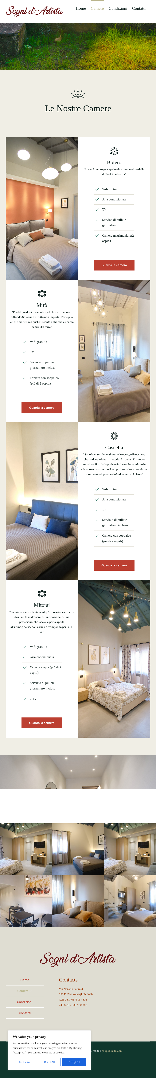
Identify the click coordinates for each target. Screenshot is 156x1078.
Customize (24, 1062)
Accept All (74, 1062)
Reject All (49, 1062)
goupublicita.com (112, 1050)
